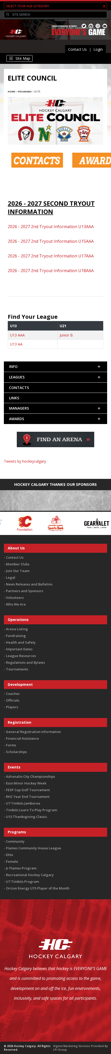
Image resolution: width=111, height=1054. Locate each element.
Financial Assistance (22, 738)
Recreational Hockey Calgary (30, 874)
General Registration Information (33, 731)
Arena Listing (17, 629)
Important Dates (19, 649)
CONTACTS (19, 387)
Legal (10, 577)
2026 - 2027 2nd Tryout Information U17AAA (51, 256)
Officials (12, 700)
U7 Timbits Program (22, 881)
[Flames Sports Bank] (15, 523)
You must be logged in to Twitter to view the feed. (56, 468)
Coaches (13, 693)
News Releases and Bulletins (29, 584)
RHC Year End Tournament (28, 796)
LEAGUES (17, 377)
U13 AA (16, 344)
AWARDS (16, 418)
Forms (11, 745)
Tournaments (17, 669)
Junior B (66, 335)
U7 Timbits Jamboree (23, 803)
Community (15, 841)
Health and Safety (21, 642)
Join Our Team (17, 570)
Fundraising (16, 635)
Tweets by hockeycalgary (25, 461)
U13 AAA (17, 335)
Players (12, 707)
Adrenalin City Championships (30, 776)
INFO (13, 366)
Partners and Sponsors (24, 591)
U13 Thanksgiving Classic (26, 816)
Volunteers (15, 597)
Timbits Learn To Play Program (31, 810)
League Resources (21, 655)
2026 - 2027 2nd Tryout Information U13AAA (51, 226)
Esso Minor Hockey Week (26, 783)
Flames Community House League (33, 848)
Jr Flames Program (21, 868)
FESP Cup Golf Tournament (28, 790)
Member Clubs (17, 564)
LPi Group (60, 1049)
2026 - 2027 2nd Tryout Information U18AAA (51, 270)
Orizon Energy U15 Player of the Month (37, 888)
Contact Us (77, 49)
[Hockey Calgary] (16, 40)
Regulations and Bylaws (25, 662)
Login (98, 49)
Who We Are (16, 604)
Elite (9, 854)
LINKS (14, 397)
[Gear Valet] (56, 523)
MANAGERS (19, 408)
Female (12, 861)
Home (11, 91)
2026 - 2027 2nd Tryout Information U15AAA (51, 241)
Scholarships (16, 751)
